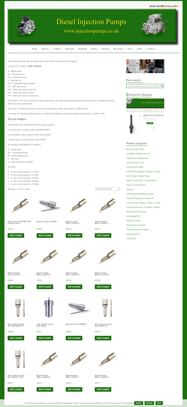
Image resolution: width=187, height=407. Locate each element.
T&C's (159, 403)
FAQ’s (139, 48)
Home (34, 48)
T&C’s (130, 48)
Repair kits (82, 48)
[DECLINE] (184, 403)
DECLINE (149, 403)
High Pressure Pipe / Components (141, 180)
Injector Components (135, 185)
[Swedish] (157, 6)
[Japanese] (178, 6)
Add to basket (16, 235)
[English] (151, 6)
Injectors (130, 189)
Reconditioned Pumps (136, 212)
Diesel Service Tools (135, 162)
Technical (57, 48)
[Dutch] (169, 6)
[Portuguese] (173, 6)
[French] (160, 6)
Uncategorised (132, 234)
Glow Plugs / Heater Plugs (137, 176)
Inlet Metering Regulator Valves (140, 194)
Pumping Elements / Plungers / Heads (143, 207)
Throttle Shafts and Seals (137, 229)
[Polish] (171, 6)
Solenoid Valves (133, 220)
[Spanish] (176, 6)
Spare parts (69, 48)
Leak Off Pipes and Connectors (140, 198)
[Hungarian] (167, 6)
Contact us (151, 48)
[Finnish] (155, 6)
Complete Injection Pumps (138, 153)
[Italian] (164, 6)
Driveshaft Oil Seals (134, 167)
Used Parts (131, 238)
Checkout (105, 48)
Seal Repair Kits (133, 216)
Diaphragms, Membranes (137, 158)
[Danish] (153, 6)
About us (45, 48)
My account (118, 48)
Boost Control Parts (135, 149)
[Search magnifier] (162, 86)
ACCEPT (139, 403)
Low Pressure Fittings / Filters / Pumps (143, 203)
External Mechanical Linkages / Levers (143, 171)
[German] (162, 6)
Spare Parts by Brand (135, 225)
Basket (94, 48)
